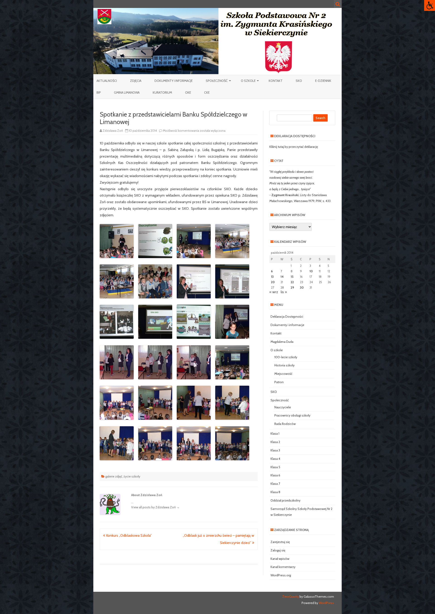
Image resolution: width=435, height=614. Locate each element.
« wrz (273, 292)
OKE (188, 92)
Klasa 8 (275, 492)
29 (292, 287)
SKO (299, 81)
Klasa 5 (275, 467)
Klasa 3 (275, 450)
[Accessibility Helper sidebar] (429, 5)
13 (272, 276)
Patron (279, 382)
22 (292, 282)
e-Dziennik (323, 81)
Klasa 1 (275, 433)
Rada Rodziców (285, 424)
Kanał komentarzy (283, 567)
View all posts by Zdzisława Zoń (155, 507)
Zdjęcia (135, 81)
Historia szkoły (284, 365)
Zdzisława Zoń (113, 131)
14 (282, 276)
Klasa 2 (275, 442)
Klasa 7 (275, 484)
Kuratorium (162, 92)
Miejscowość (283, 374)
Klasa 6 (275, 475)
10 (311, 271)
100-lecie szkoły (285, 357)
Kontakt (276, 81)
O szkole (248, 81)
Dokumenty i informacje (174, 81)
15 (292, 276)
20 (273, 282)
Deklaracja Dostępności (287, 316)
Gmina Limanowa (127, 92)
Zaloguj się (278, 550)
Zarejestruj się (280, 542)
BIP (99, 92)
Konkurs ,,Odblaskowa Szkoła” (128, 535)
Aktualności (107, 81)
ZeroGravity (290, 597)
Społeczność (217, 81)
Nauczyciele (282, 407)
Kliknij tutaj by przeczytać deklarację (293, 147)
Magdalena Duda (282, 342)
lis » (284, 292)
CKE (207, 92)
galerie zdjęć (113, 476)
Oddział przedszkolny (285, 500)
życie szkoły (131, 476)
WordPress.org (281, 575)
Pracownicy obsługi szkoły (292, 415)
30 (302, 287)
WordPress (326, 603)
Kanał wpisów (280, 559)
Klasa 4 (275, 459)
